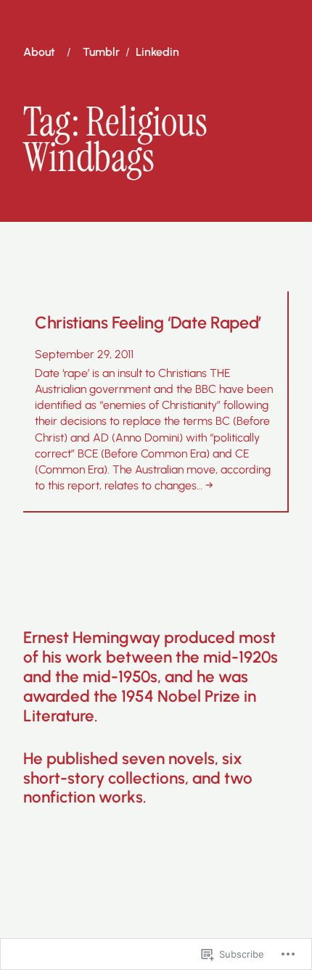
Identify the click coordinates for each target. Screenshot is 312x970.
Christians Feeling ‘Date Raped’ (148, 323)
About (39, 52)
